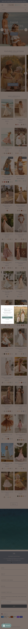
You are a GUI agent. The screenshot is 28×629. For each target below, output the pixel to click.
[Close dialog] (26, 306)
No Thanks (7, 319)
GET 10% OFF (7, 317)
